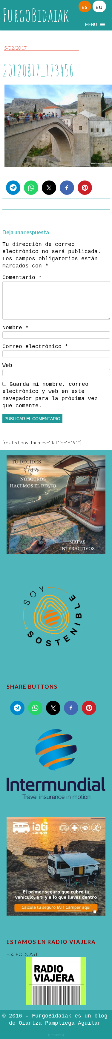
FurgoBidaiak (35, 15)
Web (7, 365)
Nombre (15, 328)
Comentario (22, 278)
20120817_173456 (38, 70)
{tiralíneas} (56, 1035)
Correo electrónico (35, 347)
